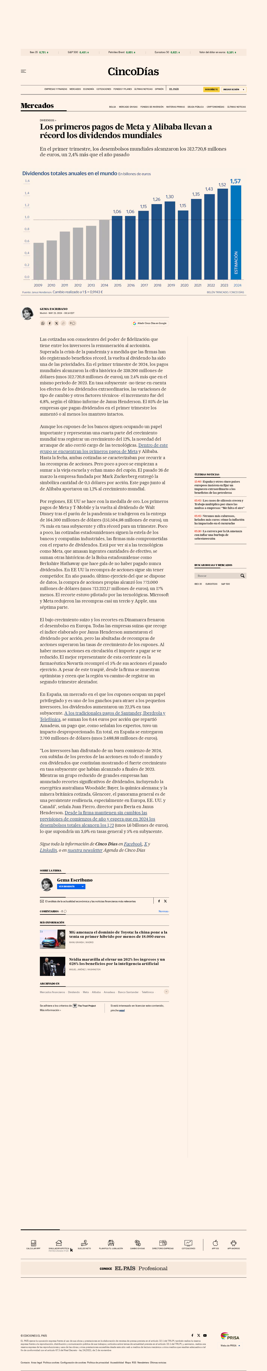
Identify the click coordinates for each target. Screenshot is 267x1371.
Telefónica (148, 992)
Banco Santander (128, 992)
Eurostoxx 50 (162, 52)
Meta (86, 992)
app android (234, 1248)
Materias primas (175, 107)
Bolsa (112, 107)
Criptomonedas (215, 107)
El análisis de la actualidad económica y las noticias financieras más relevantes (90, 901)
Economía (88, 89)
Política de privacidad (98, 1362)
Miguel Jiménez (77, 969)
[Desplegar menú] (23, 71)
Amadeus (109, 992)
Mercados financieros (52, 992)
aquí (122, 1010)
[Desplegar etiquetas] (166, 991)
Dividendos (47, 120)
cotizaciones (188, 1248)
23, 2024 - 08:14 (61, 313)
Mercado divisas (128, 107)
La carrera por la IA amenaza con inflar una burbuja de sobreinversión (218, 534)
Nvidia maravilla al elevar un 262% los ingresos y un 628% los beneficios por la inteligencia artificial (117, 962)
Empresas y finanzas (56, 89)
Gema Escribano (53, 309)
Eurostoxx (211, 584)
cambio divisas (137, 1248)
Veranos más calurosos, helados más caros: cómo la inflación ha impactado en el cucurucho (219, 519)
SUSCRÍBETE (211, 89)
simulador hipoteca (59, 1248)
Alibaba (96, 992)
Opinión (159, 89)
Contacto (25, 1362)
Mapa (128, 1362)
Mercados (75, 89)
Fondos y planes (123, 89)
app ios (215, 1248)
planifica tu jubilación (111, 1248)
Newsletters (143, 1362)
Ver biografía (67, 886)
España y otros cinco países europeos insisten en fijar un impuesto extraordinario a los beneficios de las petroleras (217, 487)
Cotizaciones (104, 89)
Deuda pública (196, 107)
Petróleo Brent (116, 52)
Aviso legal (36, 1362)
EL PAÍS (172, 87)
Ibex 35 (34, 52)
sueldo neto (84, 1248)
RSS (134, 1362)
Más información (49, 1010)
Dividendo (74, 992)
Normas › (164, 911)
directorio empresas (163, 1248)
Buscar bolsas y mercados (213, 565)
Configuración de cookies (73, 1362)
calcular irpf (33, 1248)
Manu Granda (76, 942)
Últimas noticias (143, 89)
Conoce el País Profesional (133, 1268)
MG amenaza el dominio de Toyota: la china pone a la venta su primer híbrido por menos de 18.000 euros (118, 935)
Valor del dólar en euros (212, 52)
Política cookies (51, 1362)
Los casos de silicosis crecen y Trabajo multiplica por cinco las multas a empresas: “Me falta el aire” (219, 504)
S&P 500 (73, 52)
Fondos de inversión (152, 107)
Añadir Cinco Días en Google (152, 323)
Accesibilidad (117, 1362)
